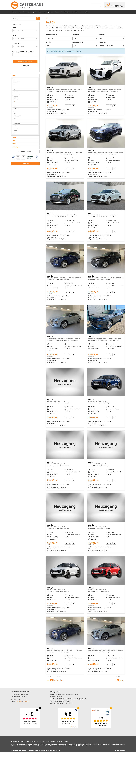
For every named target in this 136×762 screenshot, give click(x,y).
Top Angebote (22, 12)
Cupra (14, 137)
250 (62, 680)
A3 (14, 84)
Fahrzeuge (31, 12)
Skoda (14, 143)
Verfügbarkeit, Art (51, 35)
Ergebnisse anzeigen (25, 61)
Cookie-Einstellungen (62, 741)
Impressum (21, 741)
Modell (14, 36)
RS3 (14, 120)
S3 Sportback (17, 123)
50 (54, 680)
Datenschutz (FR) (50, 741)
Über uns (57, 12)
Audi (13, 75)
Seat (13, 140)
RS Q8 (15, 118)
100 (58, 680)
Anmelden (14, 741)
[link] (66, 105)
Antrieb (48, 42)
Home (14, 12)
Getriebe (102, 35)
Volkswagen (15, 147)
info (47, 18)
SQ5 (15, 133)
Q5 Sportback (17, 108)
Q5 (14, 106)
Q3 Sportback (17, 103)
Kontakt (85, 12)
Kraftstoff (75, 35)
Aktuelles (66, 12)
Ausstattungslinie (78, 42)
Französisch (75, 12)
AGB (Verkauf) (41, 741)
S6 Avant (16, 130)
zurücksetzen (25, 65)
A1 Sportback (17, 82)
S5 (14, 125)
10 (48, 680)
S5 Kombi (16, 128)
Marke (14, 27)
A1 (14, 79)
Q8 (14, 113)
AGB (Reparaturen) (30, 741)
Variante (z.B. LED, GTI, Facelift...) (23, 52)
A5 (14, 89)
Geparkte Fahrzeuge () (26, 151)
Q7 (14, 111)
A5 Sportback (17, 94)
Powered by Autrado (120, 750)
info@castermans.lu (23, 701)
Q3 (14, 101)
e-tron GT (16, 99)
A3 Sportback (17, 87)
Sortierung (102, 42)
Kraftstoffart (16, 44)
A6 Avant (16, 96)
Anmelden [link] (26, 163)
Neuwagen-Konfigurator (45, 12)
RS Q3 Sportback (17, 116)
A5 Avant (16, 91)
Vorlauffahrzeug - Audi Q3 (65, 86)
